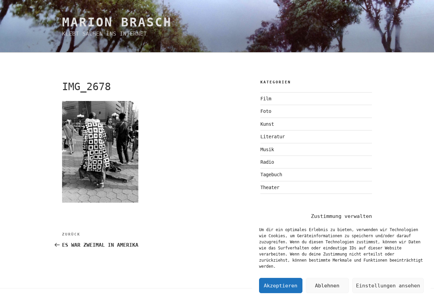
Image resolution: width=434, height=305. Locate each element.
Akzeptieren (280, 286)
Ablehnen (327, 286)
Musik (267, 149)
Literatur (272, 136)
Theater (269, 187)
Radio (267, 162)
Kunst (267, 124)
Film (265, 98)
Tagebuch (271, 174)
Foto (265, 111)
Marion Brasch (117, 22)
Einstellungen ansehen (388, 286)
